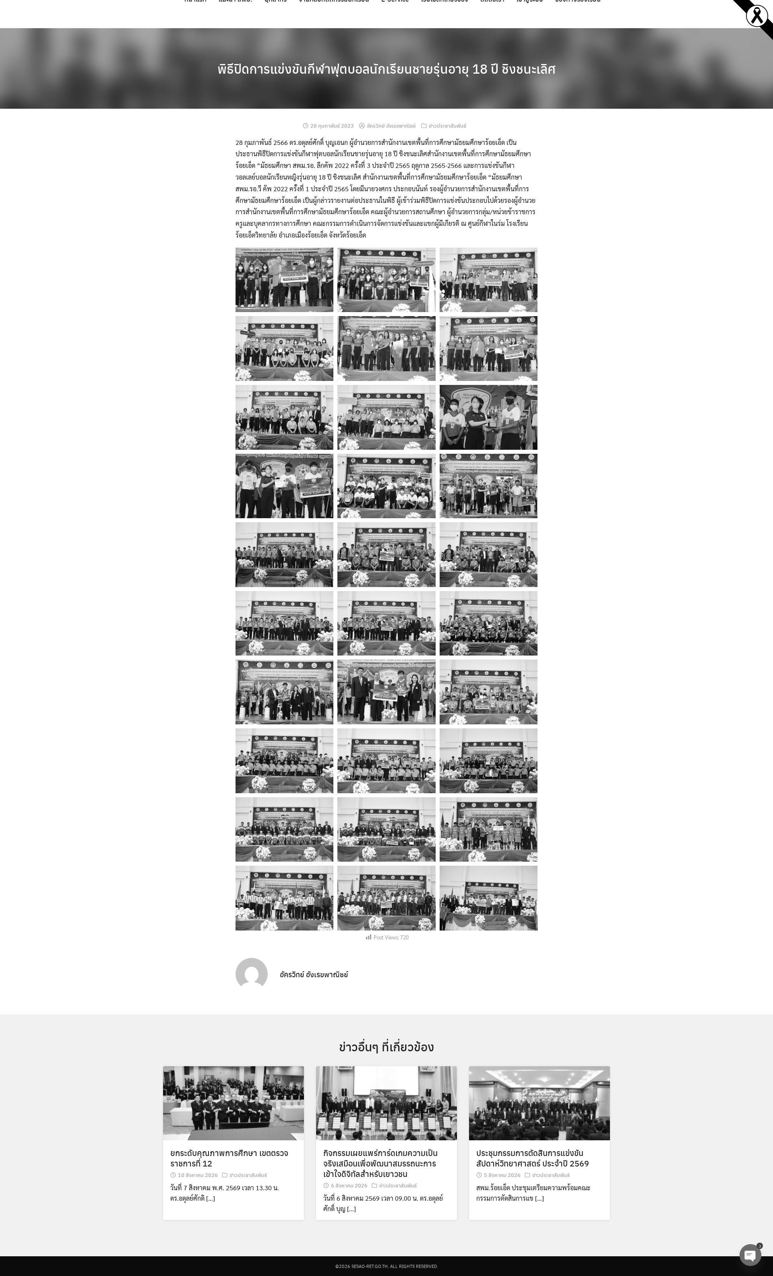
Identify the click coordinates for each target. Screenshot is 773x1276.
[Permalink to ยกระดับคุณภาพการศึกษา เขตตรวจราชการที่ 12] (233, 1102)
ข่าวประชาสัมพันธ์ (447, 125)
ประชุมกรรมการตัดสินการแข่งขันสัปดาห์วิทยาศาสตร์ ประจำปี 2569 (532, 1158)
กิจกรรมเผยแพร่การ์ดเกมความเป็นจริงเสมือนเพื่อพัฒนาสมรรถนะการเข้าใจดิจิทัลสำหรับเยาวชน (380, 1163)
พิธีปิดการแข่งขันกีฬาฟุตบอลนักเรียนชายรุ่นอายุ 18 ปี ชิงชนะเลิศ (386, 68)
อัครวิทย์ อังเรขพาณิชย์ (391, 125)
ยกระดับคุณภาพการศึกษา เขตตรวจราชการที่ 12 (229, 1158)
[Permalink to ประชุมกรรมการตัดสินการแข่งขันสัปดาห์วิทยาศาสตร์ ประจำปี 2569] (539, 1102)
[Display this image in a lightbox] (284, 280)
